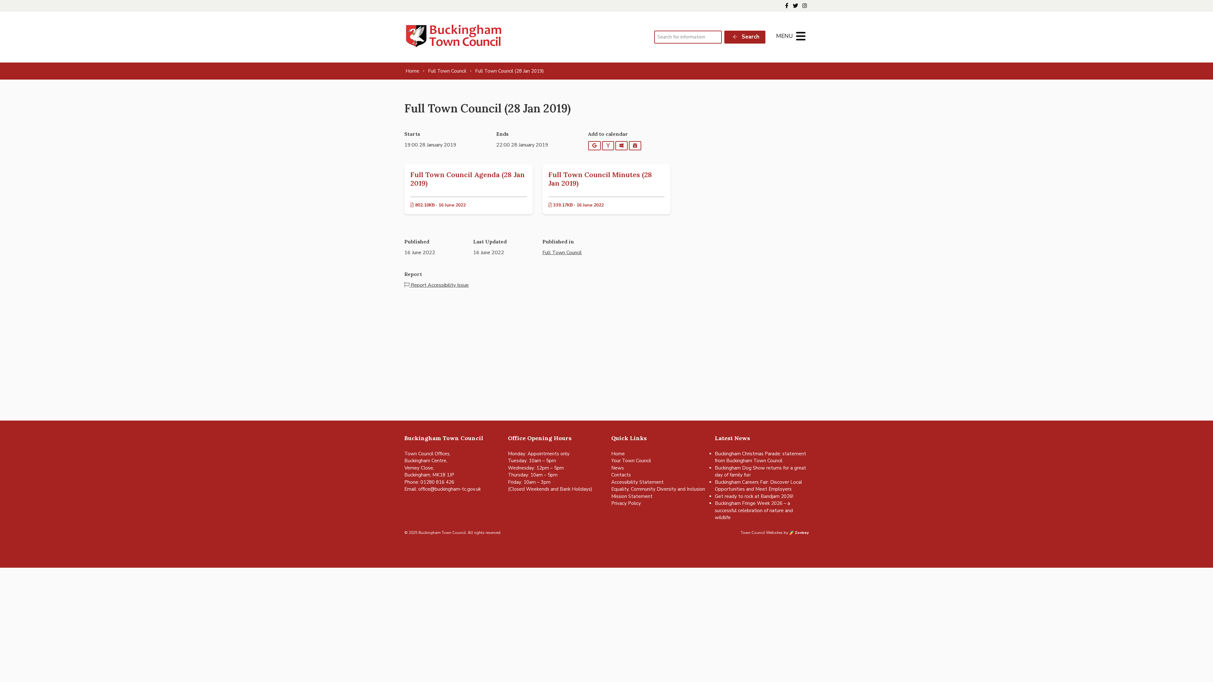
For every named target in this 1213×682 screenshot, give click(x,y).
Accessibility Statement (637, 482)
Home (618, 454)
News (617, 468)
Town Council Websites (762, 532)
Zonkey (801, 532)
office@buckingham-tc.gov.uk (449, 489)
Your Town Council (631, 461)
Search (749, 36)
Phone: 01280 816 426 (429, 482)
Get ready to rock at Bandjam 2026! (754, 496)
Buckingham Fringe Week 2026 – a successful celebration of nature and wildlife (754, 510)
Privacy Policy (626, 503)
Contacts (621, 475)
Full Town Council (562, 252)
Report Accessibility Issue (439, 285)
